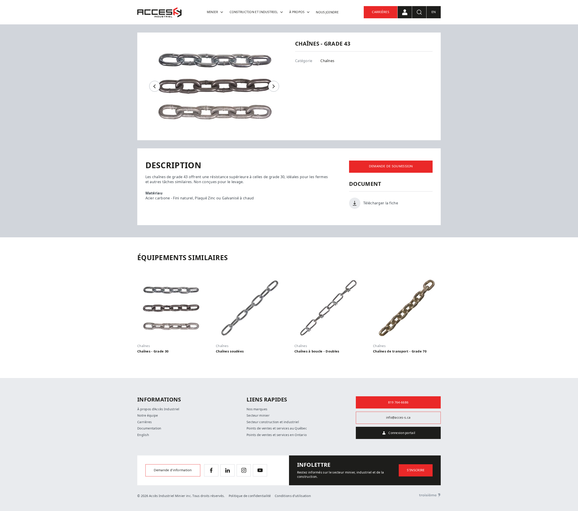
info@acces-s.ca (398, 417)
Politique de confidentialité (250, 496)
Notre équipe (147, 415)
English (143, 435)
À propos (296, 12)
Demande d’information (173, 470)
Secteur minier (258, 415)
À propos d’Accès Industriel (158, 409)
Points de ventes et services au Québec (277, 428)
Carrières (380, 12)
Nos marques (257, 409)
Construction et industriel (254, 12)
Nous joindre (327, 12)
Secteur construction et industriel (273, 422)
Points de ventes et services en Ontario (277, 435)
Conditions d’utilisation (293, 496)
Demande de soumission (391, 166)
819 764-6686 (398, 402)
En (433, 12)
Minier (212, 12)
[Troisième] (430, 495)
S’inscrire (415, 470)
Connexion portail (401, 433)
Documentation (149, 428)
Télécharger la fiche (380, 203)
